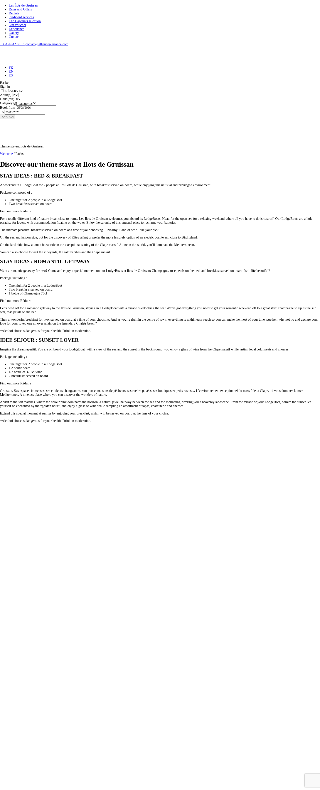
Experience (16, 29)
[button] (24, 103)
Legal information (17, 782)
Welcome (6, 154)
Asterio (5, 773)
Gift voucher (17, 25)
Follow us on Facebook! (9, 685)
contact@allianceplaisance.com (21, 664)
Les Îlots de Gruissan (23, 5)
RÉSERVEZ (14, 91)
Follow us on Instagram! (9, 677)
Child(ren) (7, 99)
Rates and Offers (20, 9)
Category (6, 103)
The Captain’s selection (25, 21)
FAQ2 (13, 738)
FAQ (12, 742)
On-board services (21, 17)
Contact (14, 37)
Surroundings (18, 726)
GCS (12, 788)
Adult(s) (6, 95)
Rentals (14, 13)
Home (13, 695)
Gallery (14, 33)
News (13, 730)
